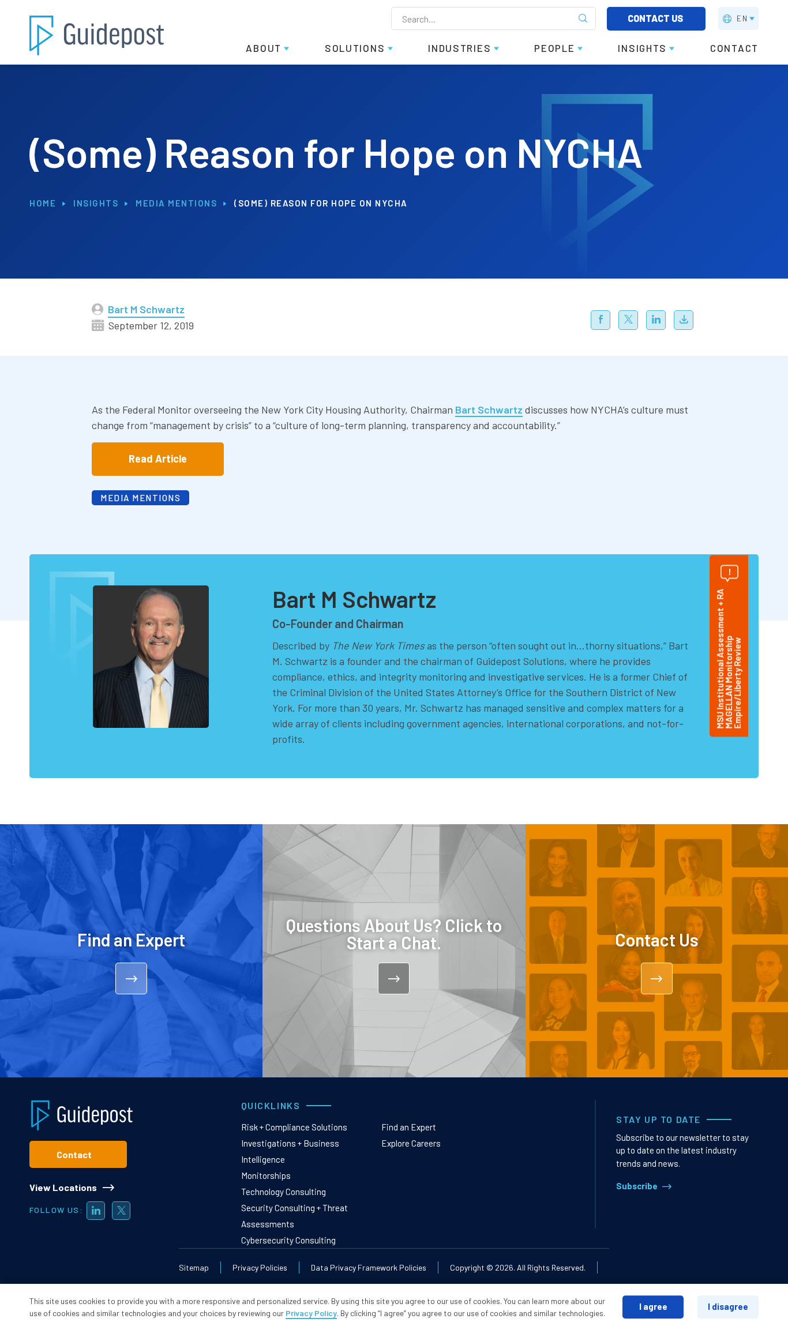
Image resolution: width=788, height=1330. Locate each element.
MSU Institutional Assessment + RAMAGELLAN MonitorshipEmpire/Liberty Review (728, 659)
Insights (95, 203)
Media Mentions (176, 203)
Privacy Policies (259, 1267)
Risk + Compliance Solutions (294, 1127)
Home (42, 203)
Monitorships (266, 1175)
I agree (653, 1306)
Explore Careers (411, 1143)
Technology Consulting (283, 1191)
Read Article (158, 458)
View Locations (63, 1187)
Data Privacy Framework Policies (368, 1267)
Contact (74, 1154)
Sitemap (194, 1267)
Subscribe (637, 1186)
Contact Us (656, 18)
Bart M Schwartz (146, 309)
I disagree (728, 1306)
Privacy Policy (311, 1313)
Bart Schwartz (489, 409)
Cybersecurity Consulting (288, 1240)
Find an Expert (408, 1127)
